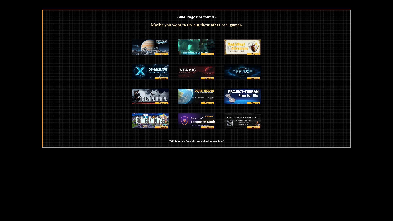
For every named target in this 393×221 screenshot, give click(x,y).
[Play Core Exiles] (196, 96)
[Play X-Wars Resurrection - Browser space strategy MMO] (150, 71)
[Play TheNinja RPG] (150, 96)
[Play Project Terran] (242, 96)
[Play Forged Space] (242, 71)
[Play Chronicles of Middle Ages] (196, 47)
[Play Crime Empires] (150, 120)
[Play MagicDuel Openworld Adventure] (242, 47)
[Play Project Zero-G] (150, 47)
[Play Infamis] (196, 71)
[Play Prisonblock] (242, 120)
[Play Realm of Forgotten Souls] (196, 120)
